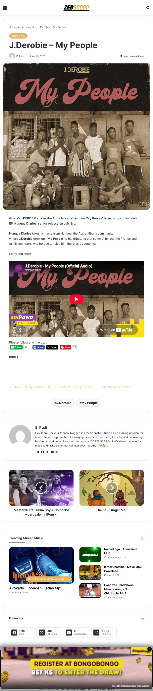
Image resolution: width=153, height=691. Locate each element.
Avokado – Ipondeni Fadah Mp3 (38, 588)
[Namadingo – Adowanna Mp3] (90, 554)
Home (16, 27)
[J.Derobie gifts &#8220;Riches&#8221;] (121, 373)
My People (89, 403)
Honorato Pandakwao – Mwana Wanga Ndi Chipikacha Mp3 (121, 589)
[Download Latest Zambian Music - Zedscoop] (76, 7)
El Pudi (20, 56)
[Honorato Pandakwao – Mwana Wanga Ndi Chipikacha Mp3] (90, 590)
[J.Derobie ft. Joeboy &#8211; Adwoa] (76, 373)
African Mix (29, 27)
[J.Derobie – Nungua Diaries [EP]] (30, 373)
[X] (47, 452)
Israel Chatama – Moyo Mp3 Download (121, 569)
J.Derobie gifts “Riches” (116, 387)
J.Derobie (64, 403)
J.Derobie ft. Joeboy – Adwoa (74, 387)
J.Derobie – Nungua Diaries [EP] (30, 387)
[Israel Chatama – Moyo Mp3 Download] (90, 572)
